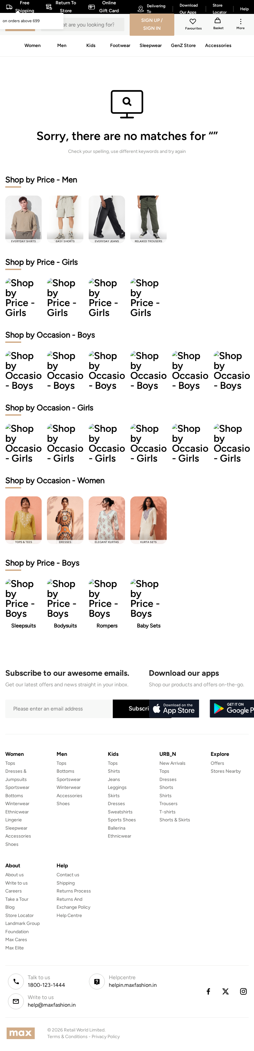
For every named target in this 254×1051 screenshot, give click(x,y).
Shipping (66, 883)
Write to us (16, 883)
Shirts (114, 771)
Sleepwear (16, 828)
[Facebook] (208, 991)
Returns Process (74, 891)
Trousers (168, 803)
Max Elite (14, 948)
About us (14, 875)
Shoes (12, 844)
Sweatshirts (120, 812)
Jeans (114, 779)
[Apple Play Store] (174, 709)
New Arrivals (172, 763)
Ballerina (116, 828)
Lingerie (13, 820)
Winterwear (17, 803)
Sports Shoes (122, 820)
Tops (10, 763)
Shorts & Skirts (174, 820)
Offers (217, 763)
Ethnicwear (17, 812)
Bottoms (14, 796)
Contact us (68, 875)
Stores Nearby (226, 771)
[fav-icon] (193, 22)
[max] (22, 1033)
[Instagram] (244, 991)
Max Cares (16, 939)
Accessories (18, 836)
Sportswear (17, 787)
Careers (13, 891)
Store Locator (19, 915)
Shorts (166, 787)
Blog (10, 907)
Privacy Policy (106, 1036)
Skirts (114, 796)
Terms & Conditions (67, 1036)
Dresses (116, 803)
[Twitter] (226, 991)
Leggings (117, 787)
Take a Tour (16, 899)
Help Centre (69, 915)
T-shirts (167, 812)
